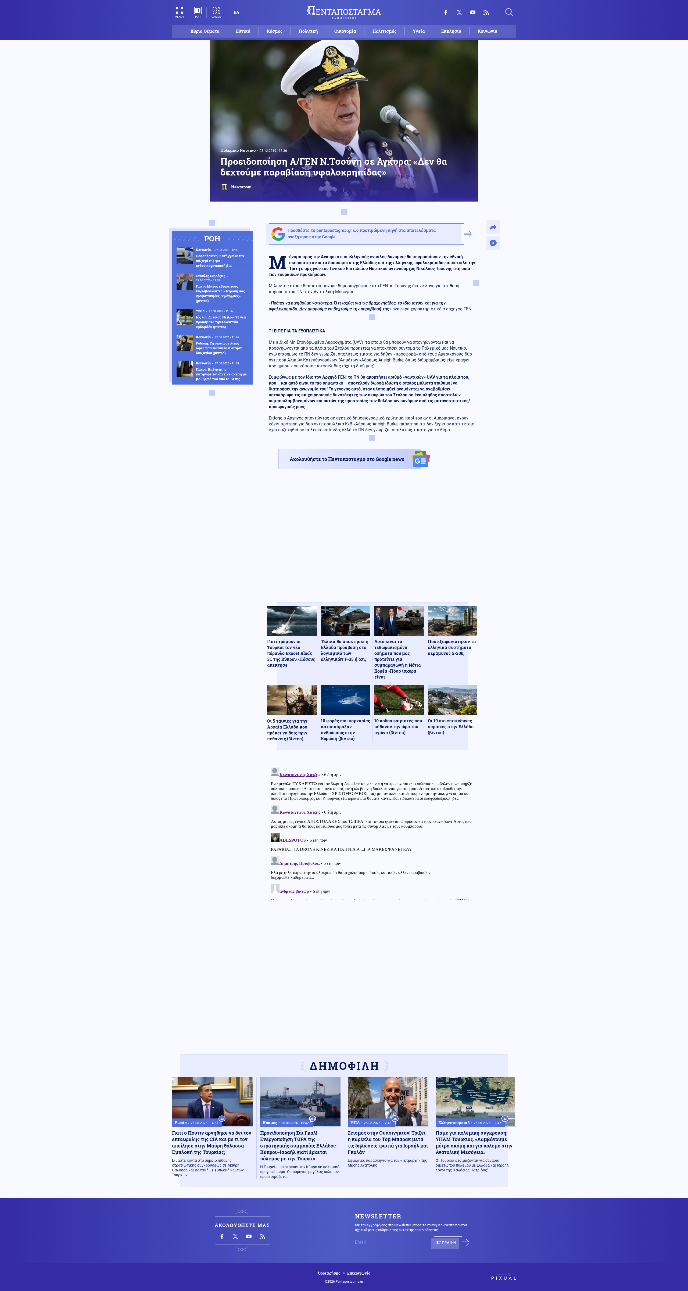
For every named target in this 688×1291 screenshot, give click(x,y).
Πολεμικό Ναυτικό (238, 150)
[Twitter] (459, 12)
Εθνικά (243, 31)
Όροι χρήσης (329, 1273)
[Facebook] (446, 12)
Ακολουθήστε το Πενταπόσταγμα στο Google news (347, 459)
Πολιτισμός (384, 31)
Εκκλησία (451, 31)
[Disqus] (372, 832)
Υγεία (419, 31)
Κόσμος (274, 31)
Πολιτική (308, 31)
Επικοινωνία (358, 1273)
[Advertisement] (372, 540)
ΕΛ (236, 12)
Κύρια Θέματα (205, 31)
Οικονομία (345, 31)
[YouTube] (472, 12)
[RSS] (486, 12)
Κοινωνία (487, 31)
